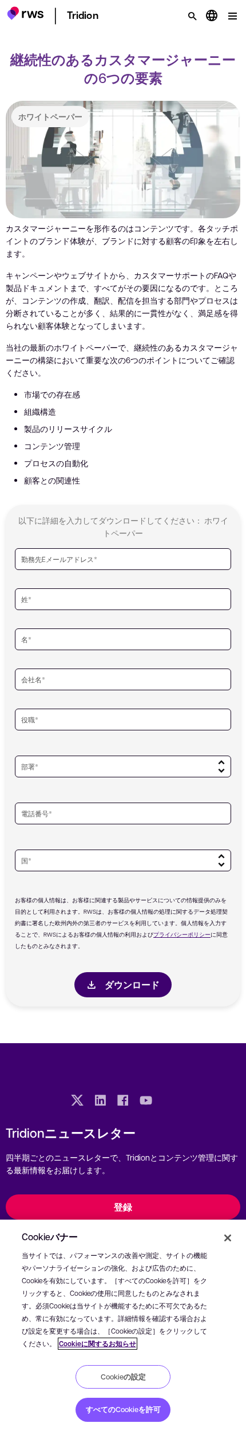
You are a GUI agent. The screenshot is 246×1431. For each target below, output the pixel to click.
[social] (169, 1102)
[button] (25, 14)
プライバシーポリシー (182, 934)
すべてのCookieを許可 (123, 1409)
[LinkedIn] (100, 1102)
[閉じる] (227, 1238)
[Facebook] (123, 1102)
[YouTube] (146, 1102)
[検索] (192, 16)
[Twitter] (77, 1102)
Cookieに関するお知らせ (97, 1344)
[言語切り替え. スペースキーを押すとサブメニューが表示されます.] (212, 16)
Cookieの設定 (123, 1376)
